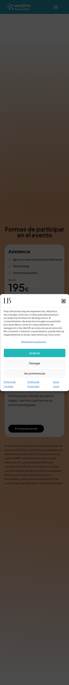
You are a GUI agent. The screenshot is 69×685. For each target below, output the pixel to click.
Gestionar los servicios (33, 341)
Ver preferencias (34, 373)
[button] (63, 301)
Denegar (34, 363)
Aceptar (34, 353)
